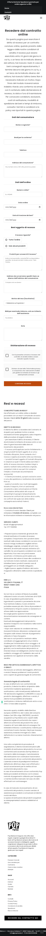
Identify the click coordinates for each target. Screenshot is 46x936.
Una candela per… (14, 862)
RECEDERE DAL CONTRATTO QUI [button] (23, 918)
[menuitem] (23, 8)
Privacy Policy (12, 901)
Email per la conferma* (23, 137)
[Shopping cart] (34, 18)
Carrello (10, 887)
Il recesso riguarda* (20, 240)
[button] (41, 17)
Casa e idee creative (15, 867)
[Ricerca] (24, 18)
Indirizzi (10, 882)
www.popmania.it (13, 800)
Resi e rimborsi (13, 911)
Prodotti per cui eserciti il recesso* (23, 254)
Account (11, 880)
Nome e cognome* (23, 125)
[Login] (28, 18)
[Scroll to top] (42, 932)
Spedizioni (11, 908)
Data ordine (23, 203)
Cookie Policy (12, 904)
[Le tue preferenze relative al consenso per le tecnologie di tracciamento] (2, 702)
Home (7, 8)
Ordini (10, 884)
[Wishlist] (31, 18)
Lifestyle (10, 870)
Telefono (23, 150)
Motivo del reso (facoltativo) (23, 298)
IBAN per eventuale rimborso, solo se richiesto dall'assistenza (23, 312)
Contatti (8, 12)
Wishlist (10, 889)
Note (23, 326)
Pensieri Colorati (13, 860)
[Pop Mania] (7, 17)
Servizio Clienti (9, 418)
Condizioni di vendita (15, 906)
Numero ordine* (23, 190)
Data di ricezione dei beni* (23, 215)
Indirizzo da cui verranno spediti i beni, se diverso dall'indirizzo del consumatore (23, 277)
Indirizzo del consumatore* (23, 163)
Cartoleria (11, 865)
